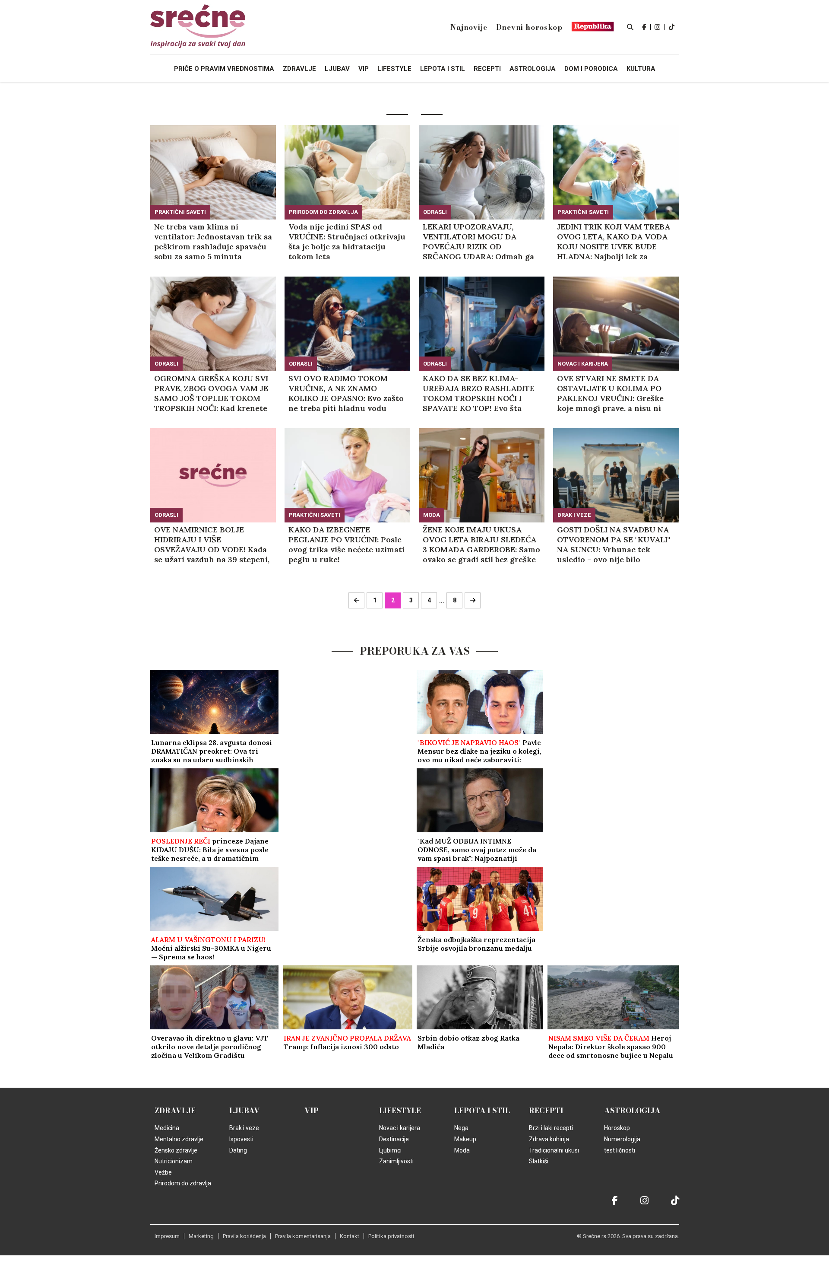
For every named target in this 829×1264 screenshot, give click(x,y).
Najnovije (468, 27)
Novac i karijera (582, 364)
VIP (311, 1110)
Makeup (465, 1139)
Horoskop (617, 1127)
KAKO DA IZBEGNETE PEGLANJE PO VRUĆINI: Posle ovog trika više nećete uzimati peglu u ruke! (346, 544)
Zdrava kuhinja (549, 1139)
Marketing (201, 1236)
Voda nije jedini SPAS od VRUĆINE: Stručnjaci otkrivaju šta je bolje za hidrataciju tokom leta (346, 241)
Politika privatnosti (391, 1236)
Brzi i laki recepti (551, 1127)
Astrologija (632, 1110)
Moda (431, 515)
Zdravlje (175, 1110)
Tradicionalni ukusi (554, 1150)
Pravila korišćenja (244, 1236)
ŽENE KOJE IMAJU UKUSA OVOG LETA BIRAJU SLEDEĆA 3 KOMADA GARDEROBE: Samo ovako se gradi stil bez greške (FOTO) (481, 544)
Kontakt (349, 1236)
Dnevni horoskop (529, 27)
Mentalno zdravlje (179, 1139)
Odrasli (435, 212)
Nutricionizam (174, 1161)
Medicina (167, 1127)
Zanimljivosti (396, 1161)
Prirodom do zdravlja (323, 212)
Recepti (546, 1110)
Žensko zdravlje (176, 1150)
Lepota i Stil (482, 1110)
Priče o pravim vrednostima (224, 69)
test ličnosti (619, 1150)
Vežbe (163, 1172)
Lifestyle (400, 1110)
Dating (238, 1150)
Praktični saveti (180, 212)
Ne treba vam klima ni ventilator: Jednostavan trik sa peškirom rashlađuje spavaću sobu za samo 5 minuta (213, 241)
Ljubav (244, 1110)
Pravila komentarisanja (303, 1236)
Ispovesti (241, 1139)
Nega (461, 1127)
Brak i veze (574, 515)
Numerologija (622, 1139)
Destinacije (394, 1139)
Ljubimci (390, 1150)
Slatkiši (538, 1161)
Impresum (167, 1236)
